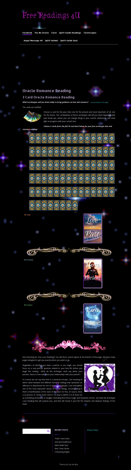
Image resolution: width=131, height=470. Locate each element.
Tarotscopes (90, 33)
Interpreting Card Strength (99, 102)
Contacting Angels (62, 452)
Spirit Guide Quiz (69, 40)
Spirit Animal (51, 40)
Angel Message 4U (33, 40)
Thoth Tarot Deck (62, 438)
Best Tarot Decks (62, 448)
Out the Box (73, 464)
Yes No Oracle (42, 33)
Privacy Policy (92, 430)
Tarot (54, 33)
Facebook (27, 33)
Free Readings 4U (51, 15)
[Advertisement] (69, 63)
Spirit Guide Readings (70, 33)
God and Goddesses (63, 442)
